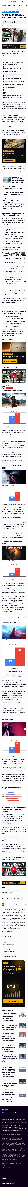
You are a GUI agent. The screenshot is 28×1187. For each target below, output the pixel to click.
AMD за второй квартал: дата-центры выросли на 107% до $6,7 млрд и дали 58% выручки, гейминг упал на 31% (9, 1083)
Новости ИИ (22, 1058)
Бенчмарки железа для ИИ (10, 954)
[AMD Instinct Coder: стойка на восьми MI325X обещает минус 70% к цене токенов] (22, 1045)
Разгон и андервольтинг (8, 944)
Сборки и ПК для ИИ (8, 951)
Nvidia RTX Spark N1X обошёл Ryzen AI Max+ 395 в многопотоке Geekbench (9, 1025)
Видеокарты (5, 11)
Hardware (7, 936)
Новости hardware (22, 1016)
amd (12, 890)
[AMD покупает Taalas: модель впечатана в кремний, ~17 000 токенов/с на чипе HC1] (22, 1034)
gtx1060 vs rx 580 (13, 306)
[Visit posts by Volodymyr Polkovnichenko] (3, 904)
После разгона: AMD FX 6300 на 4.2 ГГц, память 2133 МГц (13, 72)
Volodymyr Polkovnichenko (10, 904)
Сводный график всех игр (12, 92)
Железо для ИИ (6, 947)
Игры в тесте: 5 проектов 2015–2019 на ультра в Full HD (13, 63)
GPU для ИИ (6, 949)
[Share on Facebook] (5, 22)
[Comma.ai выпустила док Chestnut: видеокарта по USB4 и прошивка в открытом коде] (22, 1014)
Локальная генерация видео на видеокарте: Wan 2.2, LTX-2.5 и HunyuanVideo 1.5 (13, 200)
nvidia (10, 892)
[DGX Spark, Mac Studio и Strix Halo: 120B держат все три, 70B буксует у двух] (7, 180)
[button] (3, 2)
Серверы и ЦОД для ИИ (9, 956)
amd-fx (17, 890)
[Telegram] (25, 905)
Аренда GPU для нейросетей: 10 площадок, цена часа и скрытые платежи (13, 194)
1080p (8, 890)
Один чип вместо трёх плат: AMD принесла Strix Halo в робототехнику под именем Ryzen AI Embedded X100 (9, 1096)
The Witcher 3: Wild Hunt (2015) (13, 78)
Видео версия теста (11, 76)
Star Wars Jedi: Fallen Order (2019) (14, 81)
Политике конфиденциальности (10, 1159)
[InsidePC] (14, 2)
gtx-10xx (4, 892)
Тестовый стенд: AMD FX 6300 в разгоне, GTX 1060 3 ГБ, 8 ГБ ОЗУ (13, 67)
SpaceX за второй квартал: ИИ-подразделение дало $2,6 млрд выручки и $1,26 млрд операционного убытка (9, 1058)
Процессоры (14, 11)
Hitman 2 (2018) (9, 90)
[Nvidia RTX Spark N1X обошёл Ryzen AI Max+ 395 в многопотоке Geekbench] (22, 1025)
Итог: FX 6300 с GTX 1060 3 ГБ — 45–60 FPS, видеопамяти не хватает (14, 96)
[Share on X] (8, 22)
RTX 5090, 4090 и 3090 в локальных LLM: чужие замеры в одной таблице (12, 188)
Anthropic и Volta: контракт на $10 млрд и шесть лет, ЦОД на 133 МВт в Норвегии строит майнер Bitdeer (8, 1071)
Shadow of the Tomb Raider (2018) (14, 84)
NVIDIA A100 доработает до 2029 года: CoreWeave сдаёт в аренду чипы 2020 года (13, 206)
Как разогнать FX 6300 (8, 330)
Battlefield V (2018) (10, 87)
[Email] (12, 22)
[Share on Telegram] (10, 22)
